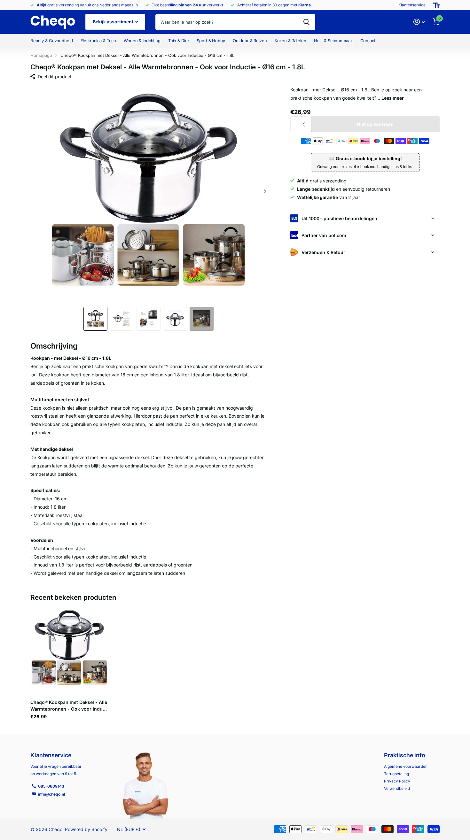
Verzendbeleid (397, 788)
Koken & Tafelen (290, 40)
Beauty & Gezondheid (51, 40)
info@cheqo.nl (51, 794)
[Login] (419, 22)
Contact (367, 40)
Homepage (41, 55)
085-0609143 (51, 786)
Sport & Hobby (211, 40)
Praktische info (404, 755)
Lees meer (392, 98)
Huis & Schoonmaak (333, 40)
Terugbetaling (396, 773)
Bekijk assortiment (113, 21)
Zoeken (306, 22)
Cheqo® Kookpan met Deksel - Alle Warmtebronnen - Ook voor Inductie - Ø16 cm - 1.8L (68, 705)
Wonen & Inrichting (142, 40)
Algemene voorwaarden (405, 766)
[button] (265, 191)
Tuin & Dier (178, 40)
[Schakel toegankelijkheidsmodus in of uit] (436, 5)
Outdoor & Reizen (250, 40)
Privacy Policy (397, 781)
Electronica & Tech (98, 40)
